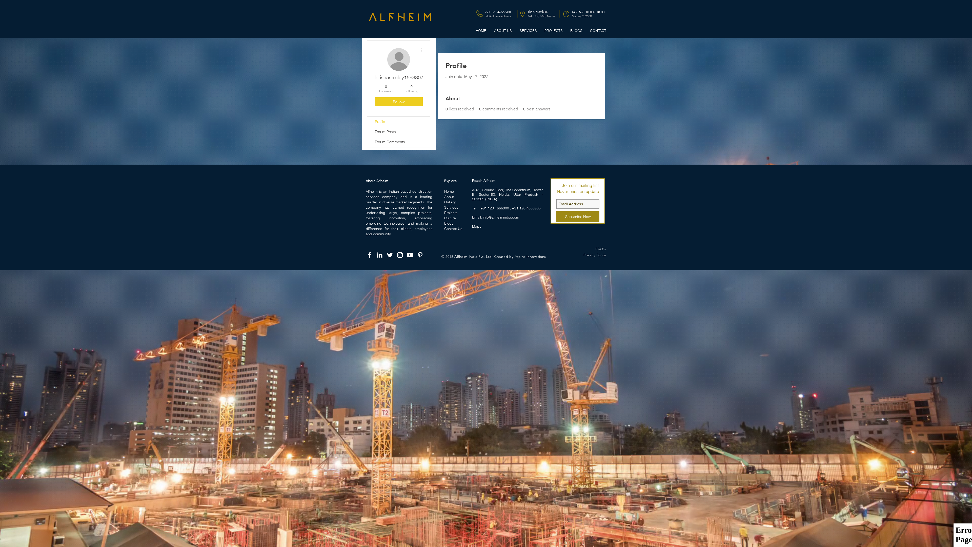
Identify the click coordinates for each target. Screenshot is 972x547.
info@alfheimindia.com (501, 217)
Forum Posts (385, 131)
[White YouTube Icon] (410, 255)
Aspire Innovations (530, 256)
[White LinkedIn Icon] (379, 255)
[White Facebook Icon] (369, 255)
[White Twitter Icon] (390, 255)
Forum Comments (390, 142)
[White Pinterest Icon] (420, 255)
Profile (380, 121)
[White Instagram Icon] (400, 255)
